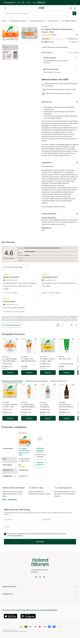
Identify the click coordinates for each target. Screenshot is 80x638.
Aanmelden (40, 542)
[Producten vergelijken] (40, 439)
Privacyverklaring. (17, 535)
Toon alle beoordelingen (11, 325)
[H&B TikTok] (44, 577)
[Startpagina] (41, 8)
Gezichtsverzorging (37, 21)
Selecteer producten (40, 464)
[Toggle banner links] (75, 2)
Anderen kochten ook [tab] (58, 381)
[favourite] (17, 339)
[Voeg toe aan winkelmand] (28, 444)
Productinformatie (49, 214)
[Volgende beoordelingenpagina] (76, 325)
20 (71, 325)
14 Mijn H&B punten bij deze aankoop (55, 47)
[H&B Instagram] (36, 577)
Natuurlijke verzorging (18, 21)
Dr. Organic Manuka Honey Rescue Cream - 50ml (24, 451)
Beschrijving (46, 102)
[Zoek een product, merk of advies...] (74, 13)
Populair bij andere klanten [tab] (12, 381)
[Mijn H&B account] (71, 8)
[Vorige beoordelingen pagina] (53, 325)
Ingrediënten (47, 162)
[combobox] (37, 13)
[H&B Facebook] (40, 577)
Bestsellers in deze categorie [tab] (36, 381)
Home (4, 21)
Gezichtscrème (52, 21)
